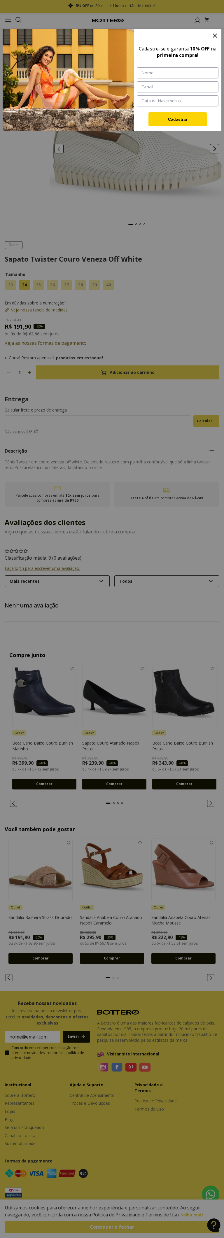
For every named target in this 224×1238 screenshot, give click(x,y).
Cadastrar (177, 119)
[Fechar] (215, 36)
